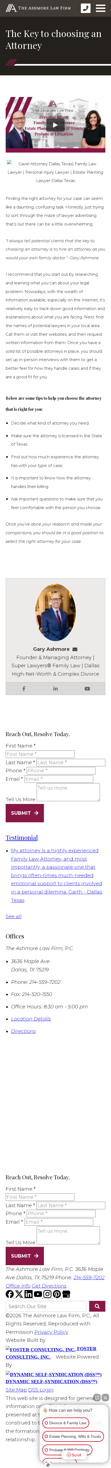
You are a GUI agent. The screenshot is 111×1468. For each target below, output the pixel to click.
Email (14, 779)
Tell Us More (20, 800)
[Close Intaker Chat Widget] (105, 1397)
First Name (21, 746)
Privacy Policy (51, 1332)
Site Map (16, 1390)
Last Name (20, 763)
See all (14, 917)
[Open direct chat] (97, 1397)
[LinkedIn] (29, 1296)
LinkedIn (55, 689)
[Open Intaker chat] (48, 1465)
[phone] (86, 8)
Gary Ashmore (51, 649)
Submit (21, 813)
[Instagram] (48, 1296)
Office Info (18, 1286)
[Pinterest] (57, 1296)
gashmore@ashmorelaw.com (76, 649)
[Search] (97, 1306)
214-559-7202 (89, 1278)
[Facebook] (10, 1296)
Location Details (31, 1019)
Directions (23, 1031)
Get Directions (49, 1286)
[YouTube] (38, 1296)
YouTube (87, 689)
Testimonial (22, 837)
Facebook (24, 689)
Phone (15, 771)
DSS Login (41, 1390)
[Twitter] (20, 1296)
